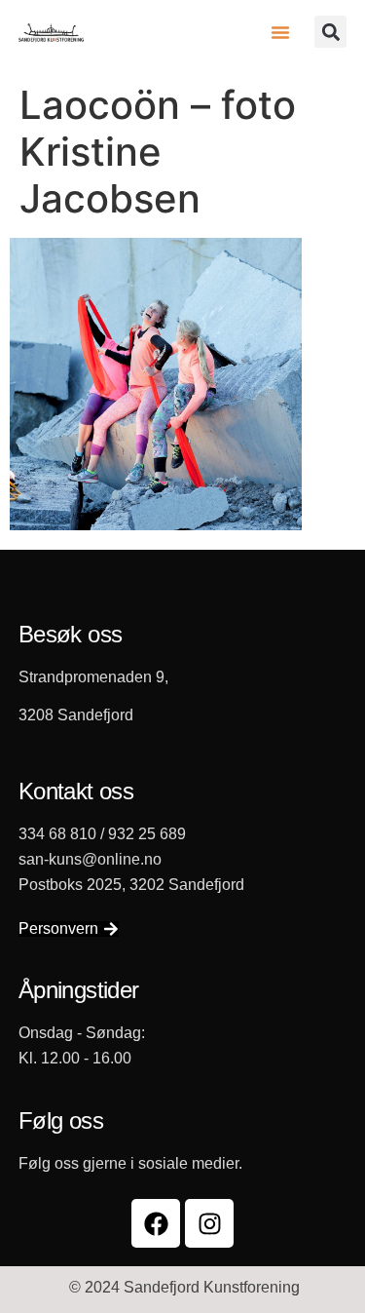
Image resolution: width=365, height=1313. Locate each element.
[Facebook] (155, 1223)
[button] (280, 32)
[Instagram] (209, 1223)
